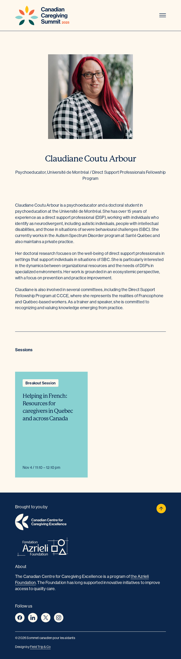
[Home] (42, 15)
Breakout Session (40, 383)
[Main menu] (162, 15)
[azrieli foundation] (90, 547)
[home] (90, 523)
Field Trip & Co (40, 647)
